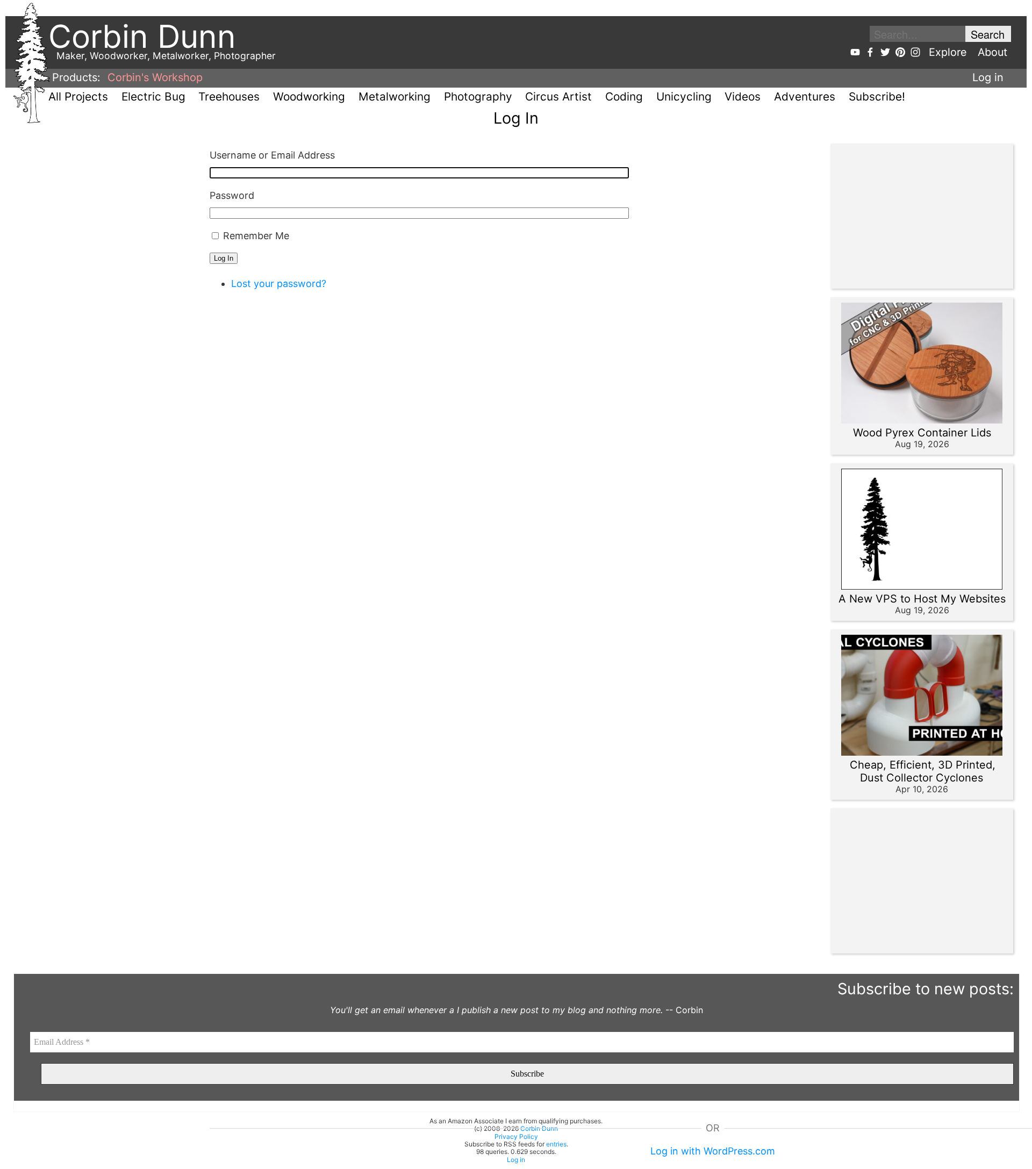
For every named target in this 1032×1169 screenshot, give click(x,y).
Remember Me (256, 235)
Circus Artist (558, 96)
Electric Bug (153, 96)
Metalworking (395, 96)
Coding (624, 96)
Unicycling (684, 96)
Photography (478, 96)
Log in (988, 77)
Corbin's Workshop (155, 77)
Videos (743, 96)
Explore (948, 52)
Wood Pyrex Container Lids (922, 432)
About (992, 52)
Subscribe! (877, 96)
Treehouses (229, 96)
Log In (223, 258)
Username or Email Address (272, 155)
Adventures (804, 96)
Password (232, 195)
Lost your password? (278, 283)
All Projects (78, 96)
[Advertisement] (916, 216)
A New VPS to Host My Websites (922, 598)
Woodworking (309, 96)
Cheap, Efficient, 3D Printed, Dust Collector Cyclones (922, 771)
